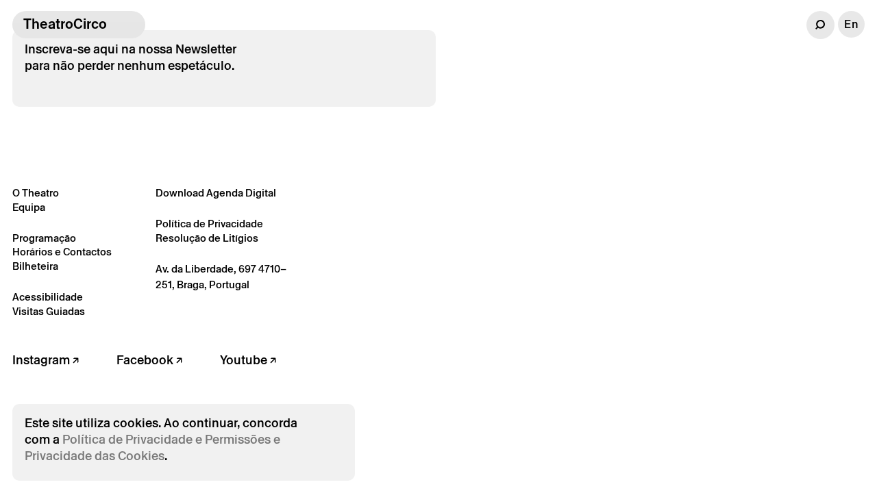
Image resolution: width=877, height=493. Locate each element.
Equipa (28, 207)
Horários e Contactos (62, 251)
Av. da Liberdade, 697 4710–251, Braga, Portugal (221, 277)
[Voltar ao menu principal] (132, 24)
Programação (44, 238)
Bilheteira (35, 266)
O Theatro (35, 193)
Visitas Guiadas (48, 311)
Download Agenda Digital (216, 193)
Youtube (245, 359)
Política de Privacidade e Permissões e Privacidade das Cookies (152, 447)
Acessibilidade (47, 297)
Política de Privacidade (209, 223)
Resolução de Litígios (207, 238)
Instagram (42, 359)
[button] (820, 25)
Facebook (146, 359)
